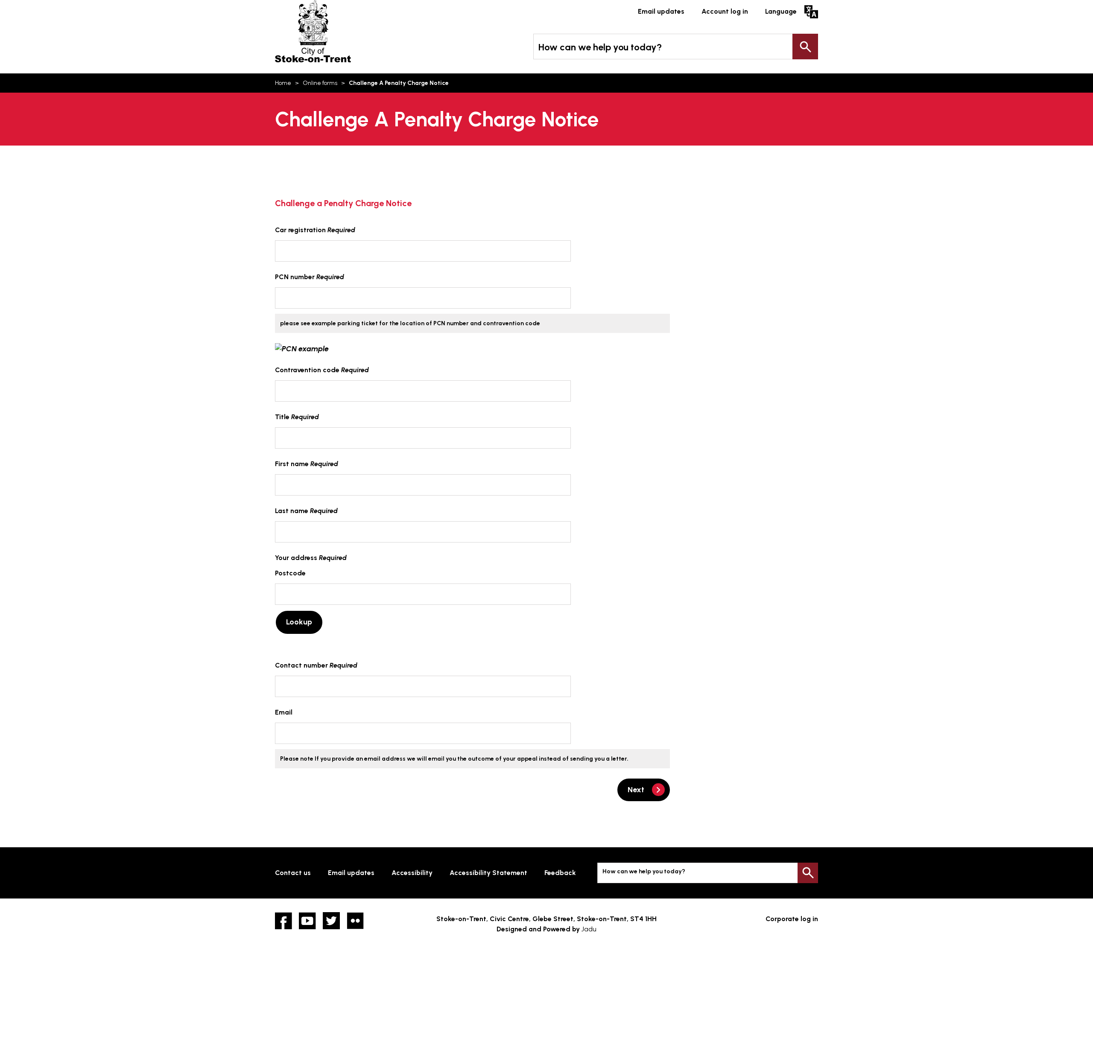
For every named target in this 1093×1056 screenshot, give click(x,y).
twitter (331, 920)
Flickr (355, 920)
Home (283, 83)
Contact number (316, 665)
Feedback (560, 873)
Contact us (293, 873)
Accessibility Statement (488, 873)
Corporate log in (792, 919)
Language (781, 11)
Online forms (320, 83)
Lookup (299, 622)
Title (297, 417)
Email (283, 712)
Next (636, 789)
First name (306, 464)
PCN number (309, 277)
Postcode (290, 573)
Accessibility (412, 873)
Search (805, 46)
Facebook (283, 920)
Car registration (315, 230)
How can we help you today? (600, 47)
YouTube (307, 920)
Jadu (589, 929)
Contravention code (322, 370)
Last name (306, 511)
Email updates (661, 11)
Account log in (724, 11)
